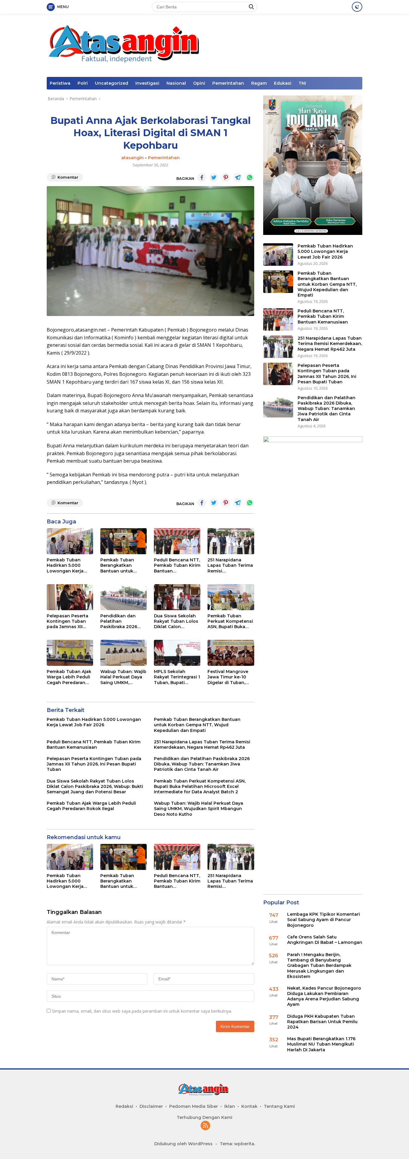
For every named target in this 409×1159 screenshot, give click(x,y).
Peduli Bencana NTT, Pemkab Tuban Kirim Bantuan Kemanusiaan (177, 565)
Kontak (249, 1106)
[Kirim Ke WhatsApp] (249, 177)
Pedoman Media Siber (193, 1106)
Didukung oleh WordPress (183, 1143)
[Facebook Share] (201, 177)
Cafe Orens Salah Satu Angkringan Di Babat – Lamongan (324, 939)
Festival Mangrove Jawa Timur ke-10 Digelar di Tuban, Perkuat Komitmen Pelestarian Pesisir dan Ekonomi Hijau (228, 677)
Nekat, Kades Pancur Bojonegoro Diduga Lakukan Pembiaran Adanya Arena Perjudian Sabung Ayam (324, 996)
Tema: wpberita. (237, 1143)
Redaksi (124, 1106)
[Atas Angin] (128, 45)
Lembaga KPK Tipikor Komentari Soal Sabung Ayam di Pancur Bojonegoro (323, 920)
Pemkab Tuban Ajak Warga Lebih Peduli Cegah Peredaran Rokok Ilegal (69, 677)
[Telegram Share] (237, 177)
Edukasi (282, 83)
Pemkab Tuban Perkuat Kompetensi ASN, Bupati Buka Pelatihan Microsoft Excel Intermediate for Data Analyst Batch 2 (230, 621)
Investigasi (147, 83)
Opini (199, 83)
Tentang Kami (279, 1106)
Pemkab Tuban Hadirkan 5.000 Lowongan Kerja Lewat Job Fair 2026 (69, 565)
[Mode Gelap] (357, 7)
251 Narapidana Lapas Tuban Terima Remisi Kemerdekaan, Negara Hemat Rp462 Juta (230, 565)
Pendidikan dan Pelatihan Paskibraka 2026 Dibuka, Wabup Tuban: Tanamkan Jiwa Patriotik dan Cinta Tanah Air (120, 621)
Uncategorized (111, 83)
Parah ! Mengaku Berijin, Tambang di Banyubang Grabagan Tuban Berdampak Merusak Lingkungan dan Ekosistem (319, 965)
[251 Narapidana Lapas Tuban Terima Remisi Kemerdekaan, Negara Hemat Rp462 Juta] (230, 541)
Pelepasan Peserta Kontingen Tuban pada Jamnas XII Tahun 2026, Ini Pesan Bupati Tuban (69, 621)
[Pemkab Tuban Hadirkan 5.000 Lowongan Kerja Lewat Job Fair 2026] (70, 541)
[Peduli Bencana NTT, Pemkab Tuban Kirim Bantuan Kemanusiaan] (177, 541)
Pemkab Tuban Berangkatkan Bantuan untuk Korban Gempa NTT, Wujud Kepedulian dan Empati (122, 565)
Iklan (229, 1106)
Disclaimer (151, 1106)
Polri (83, 83)
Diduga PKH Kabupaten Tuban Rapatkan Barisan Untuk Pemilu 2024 (322, 1022)
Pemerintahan (228, 83)
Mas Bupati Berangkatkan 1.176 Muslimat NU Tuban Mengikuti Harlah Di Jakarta (321, 1044)
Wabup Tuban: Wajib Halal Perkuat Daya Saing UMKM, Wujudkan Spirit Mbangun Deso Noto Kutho (123, 677)
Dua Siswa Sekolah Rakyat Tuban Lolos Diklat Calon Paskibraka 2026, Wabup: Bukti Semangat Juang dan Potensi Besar (176, 621)
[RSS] (205, 1126)
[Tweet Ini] (213, 177)
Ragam (259, 83)
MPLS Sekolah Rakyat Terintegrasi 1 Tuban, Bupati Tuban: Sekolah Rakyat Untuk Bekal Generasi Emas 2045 (177, 677)
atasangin (132, 157)
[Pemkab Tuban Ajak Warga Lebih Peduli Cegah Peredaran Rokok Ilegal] (70, 653)
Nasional (176, 83)
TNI (302, 83)
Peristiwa (60, 83)
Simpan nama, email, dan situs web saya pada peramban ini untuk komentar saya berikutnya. (142, 1011)
